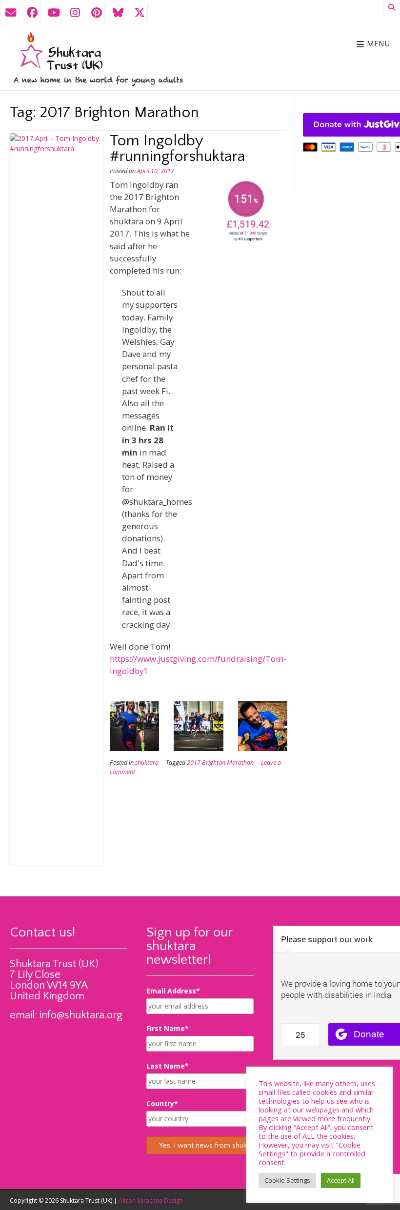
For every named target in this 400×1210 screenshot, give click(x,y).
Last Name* (167, 1066)
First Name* (167, 1028)
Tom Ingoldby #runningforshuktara (177, 148)
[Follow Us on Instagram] (75, 12)
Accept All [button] (341, 1180)
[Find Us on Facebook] (32, 12)
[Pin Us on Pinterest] (96, 12)
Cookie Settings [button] (287, 1180)
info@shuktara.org (81, 1015)
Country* (162, 1103)
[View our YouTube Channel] (53, 12)
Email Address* (173, 990)
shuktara (147, 762)
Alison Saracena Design (151, 1200)
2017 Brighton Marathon (220, 762)
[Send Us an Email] (10, 12)
